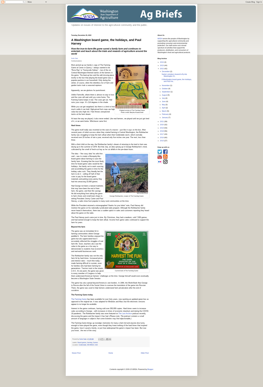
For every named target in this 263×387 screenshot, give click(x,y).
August (165, 95)
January (165, 117)
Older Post (145, 353)
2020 (162, 125)
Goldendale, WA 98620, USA (88, 345)
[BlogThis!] (102, 339)
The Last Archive (125, 313)
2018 (162, 131)
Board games (82, 342)
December (166, 71)
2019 (162, 128)
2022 (162, 69)
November (166, 85)
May (163, 105)
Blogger (150, 369)
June (164, 101)
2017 (162, 134)
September (166, 92)
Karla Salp (74, 58)
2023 (162, 65)
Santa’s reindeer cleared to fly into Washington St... (174, 75)
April (164, 108)
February (165, 114)
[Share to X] (104, 339)
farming (89, 342)
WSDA (160, 39)
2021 (162, 121)
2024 (162, 62)
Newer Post (76, 353)
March (164, 111)
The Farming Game (79, 299)
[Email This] (99, 339)
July (163, 98)
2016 (162, 137)
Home (110, 353)
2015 (162, 141)
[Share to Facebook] (107, 339)
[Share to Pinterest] (110, 339)
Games (95, 342)
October (165, 89)
